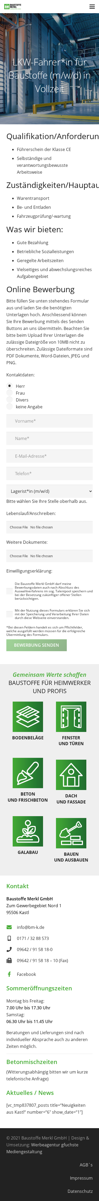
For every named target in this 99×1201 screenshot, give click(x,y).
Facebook (26, 974)
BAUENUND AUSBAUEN (71, 857)
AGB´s (86, 1165)
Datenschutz (80, 1191)
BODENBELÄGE (28, 738)
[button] (92, 6)
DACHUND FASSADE (71, 799)
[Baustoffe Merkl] (12, 6)
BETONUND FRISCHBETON (28, 797)
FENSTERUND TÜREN (71, 740)
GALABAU (28, 852)
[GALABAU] (28, 831)
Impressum (81, 1178)
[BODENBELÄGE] (28, 717)
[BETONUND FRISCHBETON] (28, 773)
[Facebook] (11, 974)
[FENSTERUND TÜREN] (71, 717)
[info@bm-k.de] (11, 927)
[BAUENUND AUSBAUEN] (71, 833)
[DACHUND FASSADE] (71, 775)
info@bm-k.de (30, 927)
